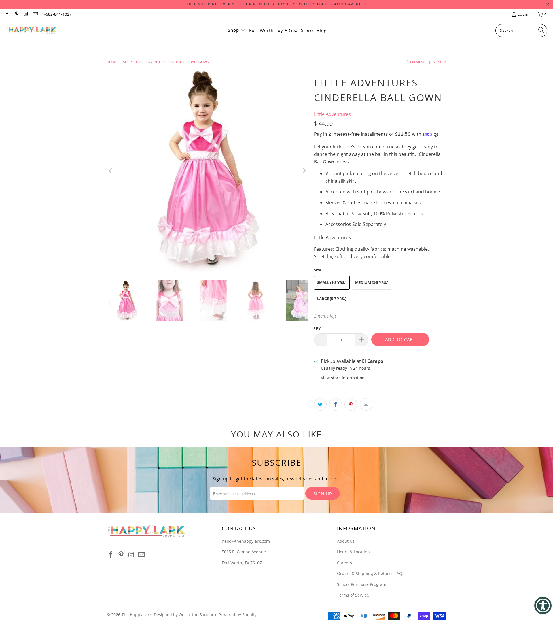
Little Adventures (332, 114)
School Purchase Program (361, 584)
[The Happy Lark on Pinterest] (16, 14)
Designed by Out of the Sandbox (185, 614)
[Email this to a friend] (366, 404)
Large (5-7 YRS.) (331, 298)
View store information (343, 377)
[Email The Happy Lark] (34, 14)
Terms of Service (353, 595)
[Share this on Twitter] (320, 404)
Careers (344, 562)
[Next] (303, 171)
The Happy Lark (136, 614)
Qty (317, 327)
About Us (346, 541)
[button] (236, 30)
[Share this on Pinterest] (350, 404)
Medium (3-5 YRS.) (371, 282)
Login (523, 14)
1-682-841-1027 (57, 14)
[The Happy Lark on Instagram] (25, 14)
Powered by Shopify (238, 614)
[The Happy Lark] (32, 30)
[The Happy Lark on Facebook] (7, 14)
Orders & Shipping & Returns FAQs (370, 573)
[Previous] (110, 171)
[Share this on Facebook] (335, 404)
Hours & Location (353, 551)
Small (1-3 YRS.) (331, 282)
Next (437, 61)
